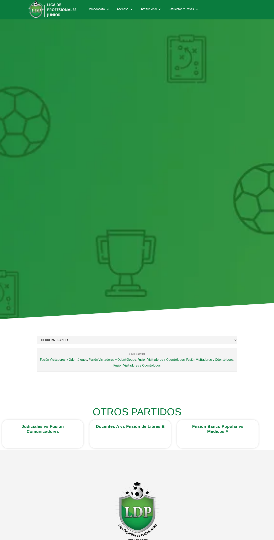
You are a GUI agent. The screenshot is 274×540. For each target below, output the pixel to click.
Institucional (148, 9)
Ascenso (122, 9)
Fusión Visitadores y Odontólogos (63, 360)
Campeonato (96, 9)
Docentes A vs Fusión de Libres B (130, 426)
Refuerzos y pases (181, 9)
